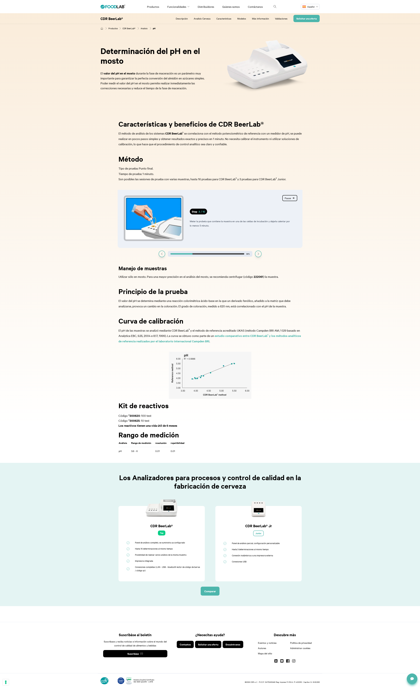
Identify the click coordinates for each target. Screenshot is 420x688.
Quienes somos (231, 6)
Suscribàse (133, 653)
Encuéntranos (233, 644)
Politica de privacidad (301, 642)
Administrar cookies (300, 648)
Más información (260, 18)
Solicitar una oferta (306, 18)
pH (154, 28)
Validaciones (281, 18)
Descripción (182, 18)
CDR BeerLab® (112, 18)
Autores (262, 648)
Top (161, 532)
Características (223, 18)
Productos (153, 6)
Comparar (210, 591)
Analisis (144, 28)
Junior (258, 533)
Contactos (185, 644)
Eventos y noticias (267, 642)
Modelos (241, 18)
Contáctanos (255, 6)
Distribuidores (206, 6)
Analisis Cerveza (202, 18)
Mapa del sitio (265, 653)
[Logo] (113, 7)
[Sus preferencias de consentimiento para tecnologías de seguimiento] (6, 682)
